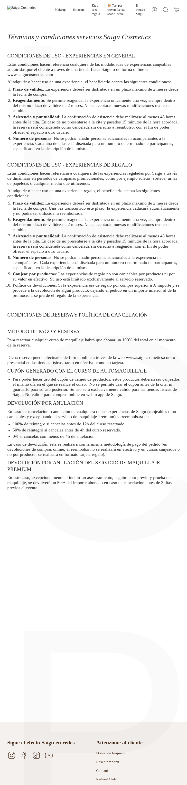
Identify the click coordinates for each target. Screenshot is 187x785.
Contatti (102, 771)
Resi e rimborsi (107, 762)
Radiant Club (106, 779)
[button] (60, 10)
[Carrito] (176, 10)
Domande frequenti (111, 753)
